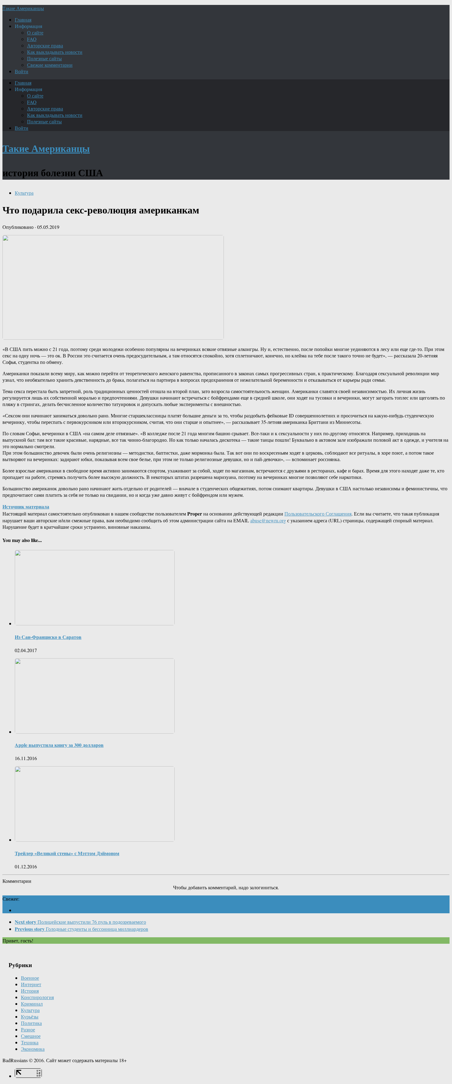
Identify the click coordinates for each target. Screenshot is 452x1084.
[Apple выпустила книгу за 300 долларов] (95, 731)
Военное (30, 977)
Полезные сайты (44, 58)
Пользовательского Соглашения (317, 513)
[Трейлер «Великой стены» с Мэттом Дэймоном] (95, 839)
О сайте (35, 32)
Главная (23, 19)
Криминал (32, 1003)
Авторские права (45, 45)
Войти (21, 71)
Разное (28, 1029)
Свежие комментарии (50, 65)
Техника (29, 1042)
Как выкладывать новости (54, 52)
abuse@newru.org (268, 520)
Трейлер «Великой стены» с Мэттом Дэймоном (67, 853)
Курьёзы (29, 1016)
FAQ (32, 39)
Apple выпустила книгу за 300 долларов (59, 744)
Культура (24, 192)
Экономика (33, 1049)
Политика (31, 1023)
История (30, 990)
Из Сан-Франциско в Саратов (48, 636)
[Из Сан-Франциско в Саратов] (95, 623)
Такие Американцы (23, 8)
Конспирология (37, 997)
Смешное (31, 1036)
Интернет (31, 984)
